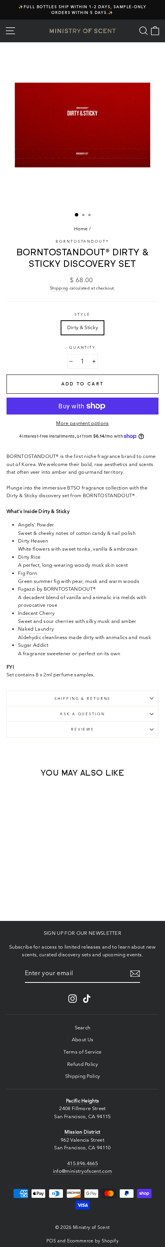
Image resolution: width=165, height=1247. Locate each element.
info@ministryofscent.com (82, 1171)
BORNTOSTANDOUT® (82, 241)
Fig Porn (27, 573)
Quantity (82, 347)
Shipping (59, 288)
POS (51, 1241)
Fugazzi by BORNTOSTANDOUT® (57, 589)
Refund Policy (82, 1064)
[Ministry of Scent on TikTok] (86, 998)
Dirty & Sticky (82, 327)
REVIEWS (82, 729)
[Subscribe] (135, 973)
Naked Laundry (36, 629)
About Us (83, 1039)
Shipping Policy (82, 1076)
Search (83, 1028)
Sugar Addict (33, 645)
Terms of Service (82, 1052)
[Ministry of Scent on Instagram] (72, 998)
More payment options (82, 423)
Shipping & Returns (82, 698)
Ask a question (82, 714)
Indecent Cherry (36, 613)
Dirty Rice (29, 557)
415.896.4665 (82, 1163)
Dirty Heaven (33, 541)
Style (82, 314)
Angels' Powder (36, 525)
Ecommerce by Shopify (93, 1241)
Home (81, 228)
